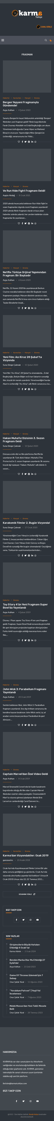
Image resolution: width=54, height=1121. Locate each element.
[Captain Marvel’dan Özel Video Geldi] (27, 748)
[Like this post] (19, 141)
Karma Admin (15, 951)
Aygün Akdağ (9, 195)
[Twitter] (23, 920)
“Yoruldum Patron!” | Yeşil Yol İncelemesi (25, 992)
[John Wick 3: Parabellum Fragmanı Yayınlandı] (27, 663)
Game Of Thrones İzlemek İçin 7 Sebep (26, 977)
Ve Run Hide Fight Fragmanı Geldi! (24, 190)
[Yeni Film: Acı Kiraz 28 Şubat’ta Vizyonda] (27, 331)
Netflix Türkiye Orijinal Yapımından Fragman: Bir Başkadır (24, 274)
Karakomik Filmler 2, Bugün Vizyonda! (26, 522)
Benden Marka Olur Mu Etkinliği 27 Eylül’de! (27, 961)
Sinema (37, 98)
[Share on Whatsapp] (35, 141)
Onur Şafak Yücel (17, 982)
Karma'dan (17, 98)
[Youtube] (37, 920)
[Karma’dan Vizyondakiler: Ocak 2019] (27, 830)
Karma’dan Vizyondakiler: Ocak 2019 (26, 855)
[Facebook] (16, 920)
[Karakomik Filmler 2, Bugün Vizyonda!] (27, 497)
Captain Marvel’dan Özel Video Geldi (25, 774)
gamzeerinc (8, 860)
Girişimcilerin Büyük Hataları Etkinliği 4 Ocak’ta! (25, 946)
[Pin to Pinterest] (29, 141)
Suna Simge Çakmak (12, 365)
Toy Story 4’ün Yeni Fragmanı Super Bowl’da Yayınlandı (25, 606)
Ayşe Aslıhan (8, 110)
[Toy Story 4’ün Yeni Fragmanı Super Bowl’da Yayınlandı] (27, 578)
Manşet (28, 98)
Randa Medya (34, 1114)
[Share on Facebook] (22, 141)
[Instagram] (30, 920)
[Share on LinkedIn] (32, 141)
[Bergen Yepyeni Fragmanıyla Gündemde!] (27, 76)
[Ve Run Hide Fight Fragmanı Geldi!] (27, 165)
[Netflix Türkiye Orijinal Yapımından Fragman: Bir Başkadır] (27, 246)
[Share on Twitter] (25, 141)
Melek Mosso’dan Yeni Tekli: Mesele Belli (28, 1007)
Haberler (6, 98)
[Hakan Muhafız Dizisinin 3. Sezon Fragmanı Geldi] (27, 412)
